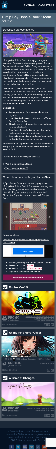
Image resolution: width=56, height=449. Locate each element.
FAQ (13, 440)
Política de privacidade (26, 440)
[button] (6, 217)
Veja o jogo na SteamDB (16, 168)
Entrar (29, 5)
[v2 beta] (4, 5)
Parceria (41, 440)
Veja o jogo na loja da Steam (18, 163)
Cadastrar (46, 5)
